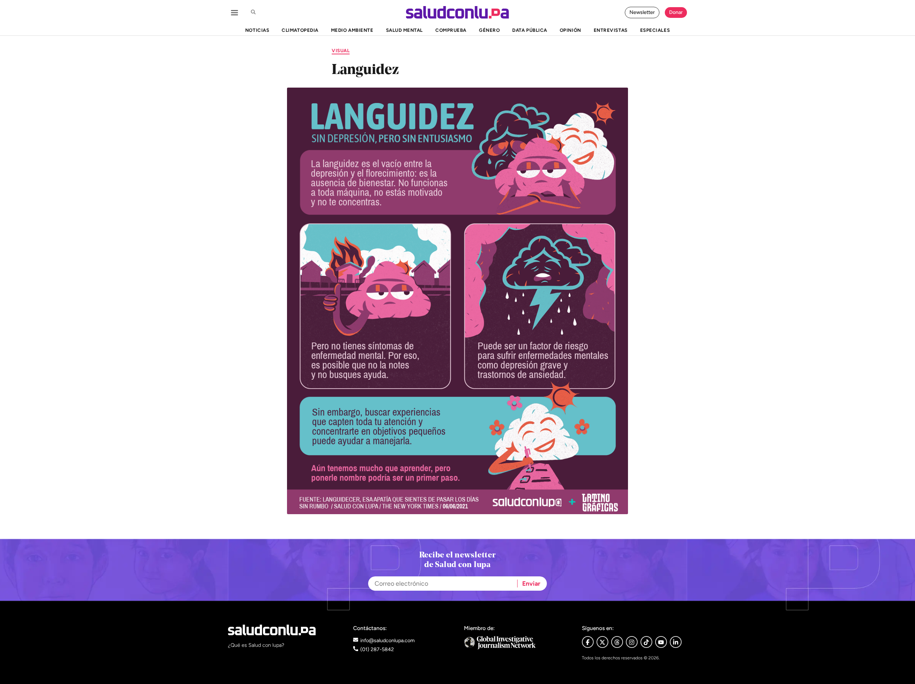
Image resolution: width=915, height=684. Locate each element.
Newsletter (642, 12)
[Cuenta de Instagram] (632, 642)
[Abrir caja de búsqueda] (253, 12)
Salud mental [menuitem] (404, 30)
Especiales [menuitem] (655, 30)
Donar (676, 12)
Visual (341, 50)
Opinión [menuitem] (570, 30)
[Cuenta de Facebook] (516, 642)
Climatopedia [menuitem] (300, 30)
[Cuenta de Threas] (617, 642)
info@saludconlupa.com (387, 640)
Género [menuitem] (489, 30)
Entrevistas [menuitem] (611, 30)
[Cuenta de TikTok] (646, 642)
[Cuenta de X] (602, 642)
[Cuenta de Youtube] (661, 642)
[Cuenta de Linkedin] (676, 642)
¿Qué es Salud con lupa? (256, 645)
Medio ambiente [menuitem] (352, 30)
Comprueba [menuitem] (450, 30)
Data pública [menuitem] (529, 30)
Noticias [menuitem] (257, 30)
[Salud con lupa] (457, 12)
